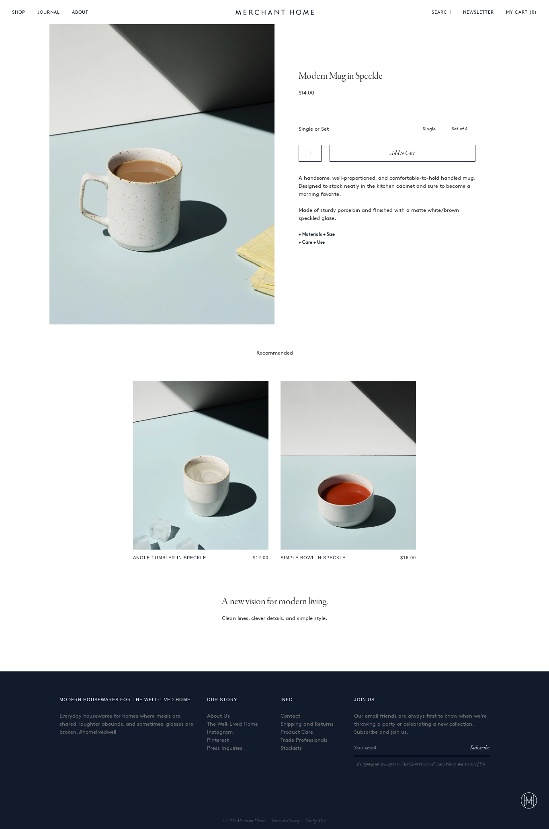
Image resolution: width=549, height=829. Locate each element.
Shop (18, 12)
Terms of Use (475, 764)
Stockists (291, 748)
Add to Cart (402, 153)
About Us (218, 715)
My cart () (521, 12)
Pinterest (218, 740)
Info (287, 699)
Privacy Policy (444, 764)
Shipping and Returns (307, 723)
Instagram (220, 731)
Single (429, 128)
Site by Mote (315, 821)
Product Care (297, 731)
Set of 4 (459, 128)
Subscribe (480, 748)
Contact (290, 715)
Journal (48, 12)
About (80, 12)
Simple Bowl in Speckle (313, 557)
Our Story (222, 699)
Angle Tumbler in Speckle (169, 557)
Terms (277, 821)
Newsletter (478, 12)
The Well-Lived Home (232, 723)
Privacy (294, 821)
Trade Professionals (304, 740)
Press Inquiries (224, 748)
